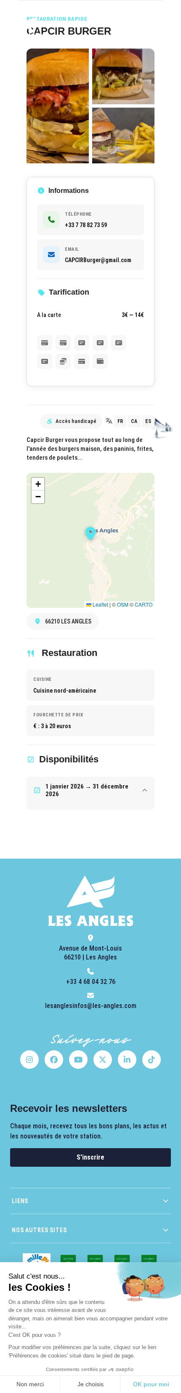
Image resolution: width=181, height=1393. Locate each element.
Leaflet (99, 604)
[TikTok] (151, 1059)
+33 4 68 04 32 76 (90, 982)
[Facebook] (54, 1059)
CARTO (143, 604)
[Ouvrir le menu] (163, 27)
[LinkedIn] (127, 1059)
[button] (90, 533)
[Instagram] (29, 1059)
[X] (102, 1059)
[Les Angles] (26, 27)
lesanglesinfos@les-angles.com (90, 1006)
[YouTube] (78, 1059)
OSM (122, 604)
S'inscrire (90, 1157)
